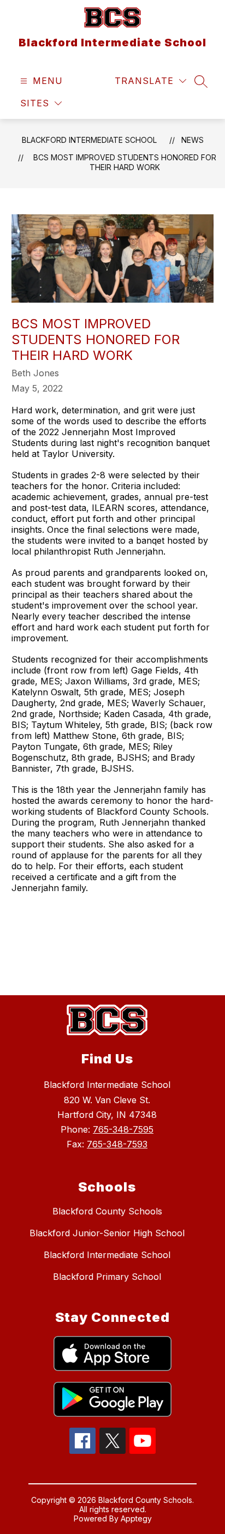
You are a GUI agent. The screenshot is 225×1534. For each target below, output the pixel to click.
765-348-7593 (117, 1144)
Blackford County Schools (107, 1211)
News (192, 140)
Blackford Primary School (107, 1276)
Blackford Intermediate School (89, 140)
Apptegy (136, 1518)
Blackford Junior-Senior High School (107, 1233)
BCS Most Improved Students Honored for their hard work (124, 162)
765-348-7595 (123, 1129)
